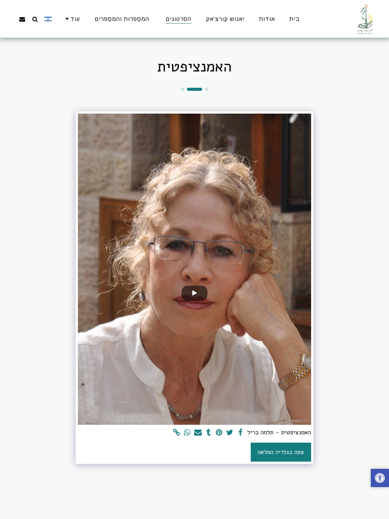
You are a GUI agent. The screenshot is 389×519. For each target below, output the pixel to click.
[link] (176, 433)
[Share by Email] (198, 433)
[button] (35, 19)
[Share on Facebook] (240, 433)
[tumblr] (208, 433)
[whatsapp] (187, 433)
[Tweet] (230, 433)
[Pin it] (219, 433)
